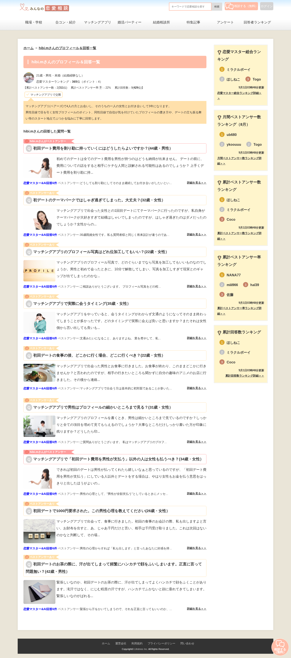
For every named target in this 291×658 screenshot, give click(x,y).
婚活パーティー (129, 22)
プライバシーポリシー (161, 643)
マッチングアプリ (97, 22)
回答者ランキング (257, 22)
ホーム (106, 643)
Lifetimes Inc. (141, 649)
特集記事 (193, 22)
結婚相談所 (161, 22)
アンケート (225, 22)
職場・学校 (33, 22)
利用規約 (137, 643)
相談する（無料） (246, 6)
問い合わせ (187, 643)
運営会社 (120, 643)
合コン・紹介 (65, 22)
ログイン (267, 6)
